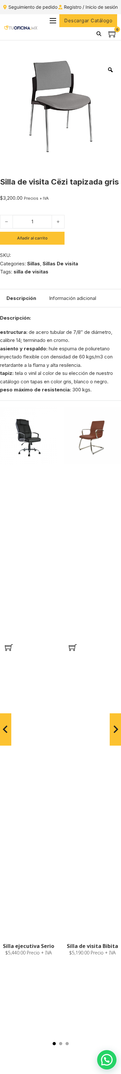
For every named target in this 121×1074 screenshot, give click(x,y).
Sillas (33, 264)
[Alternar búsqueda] (98, 33)
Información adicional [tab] (72, 298)
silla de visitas (31, 272)
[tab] (54, 1043)
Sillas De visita (60, 264)
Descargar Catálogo (88, 20)
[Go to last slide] (5, 729)
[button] (9, 647)
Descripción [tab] (21, 298)
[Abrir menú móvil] (53, 20)
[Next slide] (115, 729)
